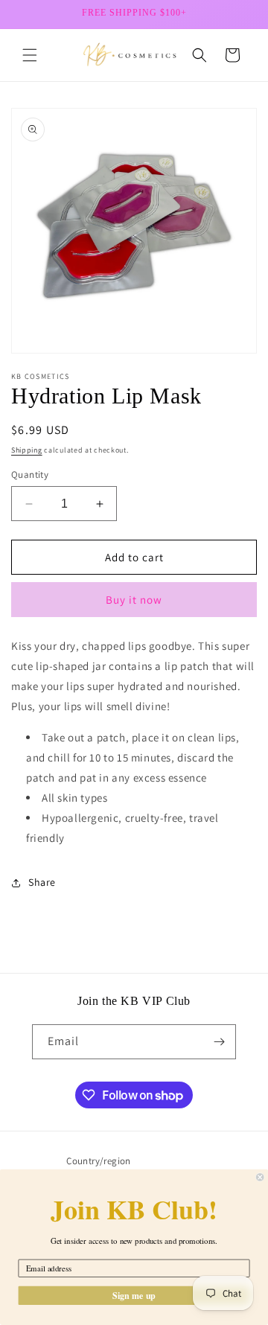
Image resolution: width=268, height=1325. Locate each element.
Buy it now (134, 600)
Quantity (29, 474)
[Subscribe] (218, 1041)
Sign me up (134, 1295)
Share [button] (42, 882)
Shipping (26, 450)
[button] (29, 55)
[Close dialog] (259, 1176)
